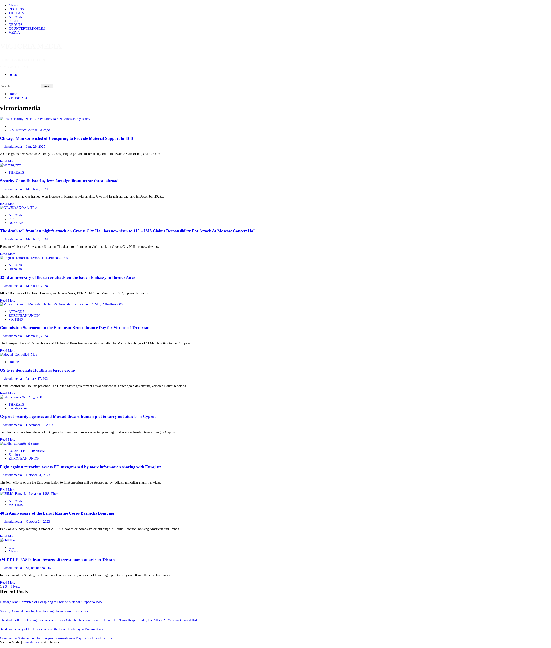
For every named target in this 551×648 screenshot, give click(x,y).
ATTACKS (16, 17)
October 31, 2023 (38, 475)
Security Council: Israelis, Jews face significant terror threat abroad (59, 180)
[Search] (1, 82)
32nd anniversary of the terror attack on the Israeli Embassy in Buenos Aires (67, 277)
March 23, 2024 (37, 239)
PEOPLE (15, 21)
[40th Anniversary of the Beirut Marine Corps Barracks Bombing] (29, 493)
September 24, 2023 (39, 568)
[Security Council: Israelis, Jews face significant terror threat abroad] (11, 165)
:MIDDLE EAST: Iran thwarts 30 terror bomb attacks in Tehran (57, 559)
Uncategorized (18, 408)
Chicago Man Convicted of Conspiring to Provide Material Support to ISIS (66, 138)
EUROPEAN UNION (24, 315)
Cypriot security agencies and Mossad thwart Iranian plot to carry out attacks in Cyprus (78, 416)
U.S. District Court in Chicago (29, 130)
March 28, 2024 (37, 189)
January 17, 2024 (38, 378)
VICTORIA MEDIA (31, 46)
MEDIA (14, 32)
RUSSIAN (16, 223)
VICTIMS (16, 319)
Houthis (14, 362)
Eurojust (14, 454)
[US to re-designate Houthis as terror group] (18, 354)
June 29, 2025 (35, 146)
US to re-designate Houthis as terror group (37, 370)
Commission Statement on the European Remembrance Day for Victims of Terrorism (74, 327)
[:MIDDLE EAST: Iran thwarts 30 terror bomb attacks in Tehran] (7, 540)
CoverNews (31, 642)
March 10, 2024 (37, 336)
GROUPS (16, 24)
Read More (7, 161)
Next (16, 586)
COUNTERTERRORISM (27, 28)
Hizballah (15, 269)
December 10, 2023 (39, 425)
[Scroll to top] (1, 646)
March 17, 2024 (37, 286)
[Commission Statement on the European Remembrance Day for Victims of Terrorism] (61, 304)
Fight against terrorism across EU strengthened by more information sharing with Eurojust (80, 467)
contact (13, 74)
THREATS (16, 13)
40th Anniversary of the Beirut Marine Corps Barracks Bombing (57, 513)
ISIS (12, 126)
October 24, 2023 (38, 521)
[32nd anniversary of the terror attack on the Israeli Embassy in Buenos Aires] (34, 258)
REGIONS (16, 9)
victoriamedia (13, 146)
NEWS (14, 5)
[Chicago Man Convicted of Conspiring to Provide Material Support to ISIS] (45, 119)
